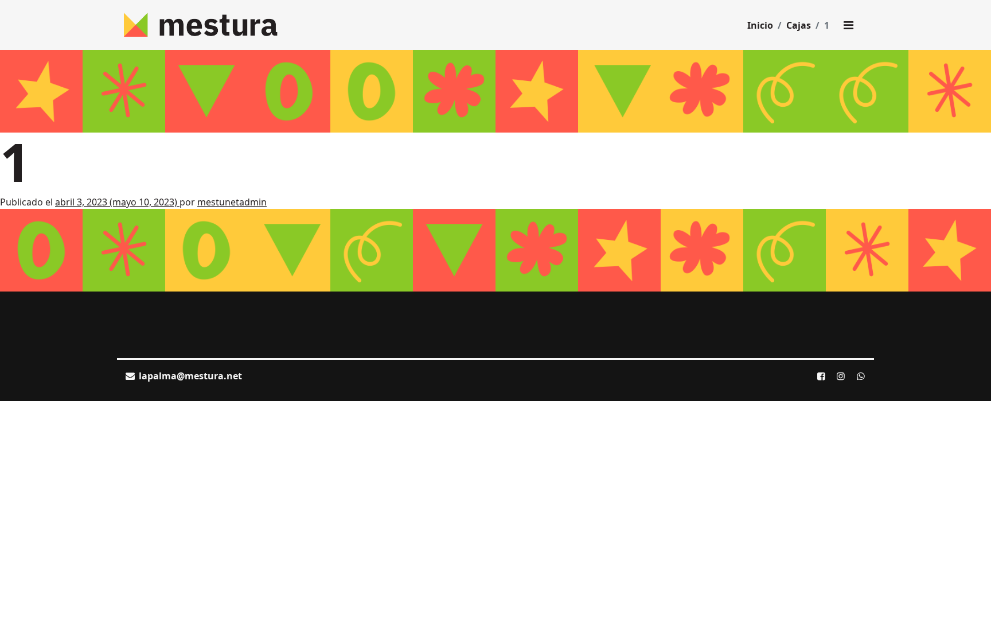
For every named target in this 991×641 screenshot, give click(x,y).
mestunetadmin (232, 202)
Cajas (798, 25)
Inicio (760, 25)
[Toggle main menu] (848, 25)
